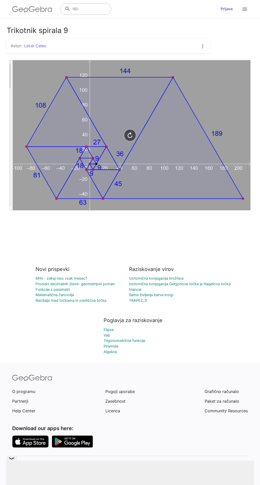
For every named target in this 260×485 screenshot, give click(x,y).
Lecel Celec (35, 45)
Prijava (227, 9)
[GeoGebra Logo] (32, 9)
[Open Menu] (245, 9)
